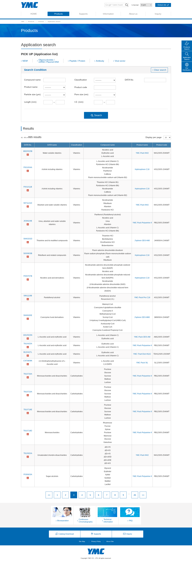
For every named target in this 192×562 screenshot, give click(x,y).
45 (135, 495)
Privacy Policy (96, 541)
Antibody (100, 61)
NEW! (25, 61)
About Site (110, 541)
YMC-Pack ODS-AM (142, 337)
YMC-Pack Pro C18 (142, 297)
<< (49, 495)
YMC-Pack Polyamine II (142, 223)
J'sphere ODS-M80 (142, 317)
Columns (41, 21)
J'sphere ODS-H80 (142, 240)
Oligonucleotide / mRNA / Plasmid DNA (49, 61)
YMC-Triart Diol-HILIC (142, 354)
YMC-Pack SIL (142, 363)
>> (143, 495)
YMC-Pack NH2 (142, 153)
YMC (22, 21)
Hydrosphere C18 (142, 169)
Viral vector (120, 61)
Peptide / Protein (77, 61)
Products (31, 21)
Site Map (82, 541)
